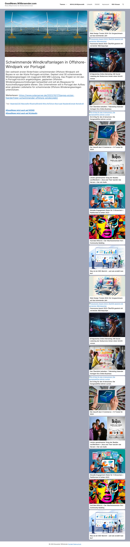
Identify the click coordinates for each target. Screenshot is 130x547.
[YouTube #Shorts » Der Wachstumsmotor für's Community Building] (107, 238)
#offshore (50, 104)
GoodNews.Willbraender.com (21, 3)
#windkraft (80, 104)
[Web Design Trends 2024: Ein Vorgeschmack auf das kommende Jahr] (107, 31)
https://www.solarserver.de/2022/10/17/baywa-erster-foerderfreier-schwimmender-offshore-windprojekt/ (40, 96)
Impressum (105, 4)
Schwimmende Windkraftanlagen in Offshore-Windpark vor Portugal (46, 64)
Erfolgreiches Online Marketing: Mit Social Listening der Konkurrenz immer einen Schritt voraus (106, 76)
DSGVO (97, 4)
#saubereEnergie (69, 104)
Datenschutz (77, 544)
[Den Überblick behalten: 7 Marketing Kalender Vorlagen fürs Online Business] (107, 104)
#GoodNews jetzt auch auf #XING (20, 110)
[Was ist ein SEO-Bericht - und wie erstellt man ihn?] (107, 269)
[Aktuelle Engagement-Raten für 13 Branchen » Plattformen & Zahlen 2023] (107, 208)
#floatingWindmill (35, 104)
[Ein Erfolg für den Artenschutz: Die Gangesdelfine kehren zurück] (107, 115)
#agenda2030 (15, 104)
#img (45, 104)
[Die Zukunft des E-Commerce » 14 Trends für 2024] (107, 145)
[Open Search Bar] (123, 4)
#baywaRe (25, 104)
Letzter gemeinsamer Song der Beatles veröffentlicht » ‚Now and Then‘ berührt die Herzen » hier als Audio (105, 180)
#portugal (58, 104)
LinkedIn (89, 4)
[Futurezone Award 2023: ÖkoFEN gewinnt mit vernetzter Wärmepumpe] (107, 41)
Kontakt (70, 544)
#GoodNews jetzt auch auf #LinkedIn (21, 113)
